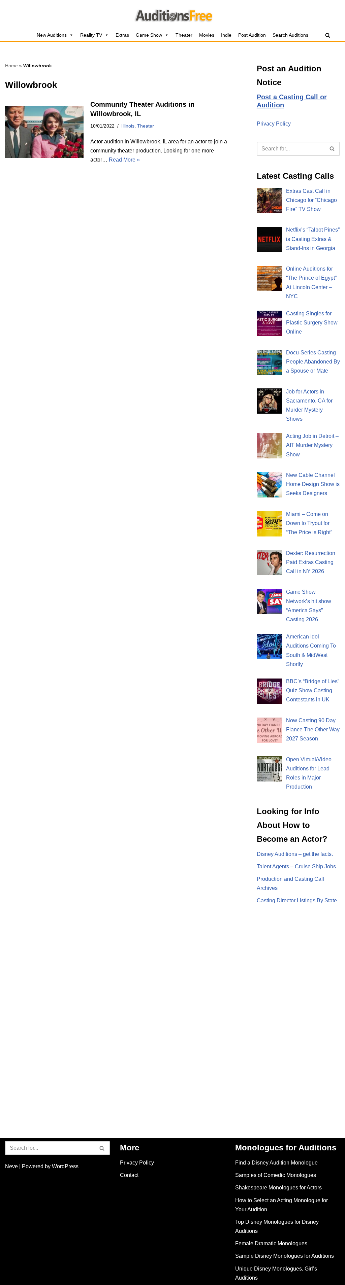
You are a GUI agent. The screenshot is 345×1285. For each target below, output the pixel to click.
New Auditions (52, 35)
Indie (226, 35)
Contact (129, 1175)
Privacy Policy (274, 124)
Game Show (149, 35)
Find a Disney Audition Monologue (276, 1163)
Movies (206, 35)
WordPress (65, 1166)
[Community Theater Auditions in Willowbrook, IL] (44, 132)
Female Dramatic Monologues (271, 1243)
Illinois (127, 126)
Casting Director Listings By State (297, 900)
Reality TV (91, 35)
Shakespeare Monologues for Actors (278, 1187)
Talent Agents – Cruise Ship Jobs (296, 866)
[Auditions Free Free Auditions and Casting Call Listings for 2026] (172, 14)
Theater (184, 35)
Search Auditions (290, 35)
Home (11, 65)
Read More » (124, 160)
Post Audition (252, 35)
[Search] (327, 35)
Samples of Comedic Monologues (275, 1175)
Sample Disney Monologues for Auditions (284, 1256)
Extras (122, 35)
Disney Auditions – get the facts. (295, 854)
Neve (11, 1166)
